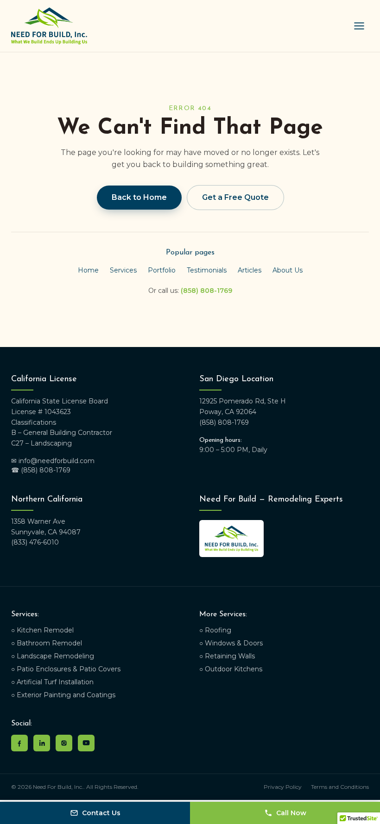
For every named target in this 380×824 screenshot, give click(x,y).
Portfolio (162, 270)
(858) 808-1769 (206, 290)
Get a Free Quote (235, 197)
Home (88, 270)
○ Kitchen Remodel (42, 630)
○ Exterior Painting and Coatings (63, 695)
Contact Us (101, 813)
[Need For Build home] (49, 25)
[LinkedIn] (41, 743)
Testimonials (207, 270)
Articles (249, 270)
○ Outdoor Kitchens (230, 669)
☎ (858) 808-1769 (40, 470)
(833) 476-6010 (35, 542)
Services (123, 270)
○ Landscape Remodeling (52, 656)
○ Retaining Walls (227, 656)
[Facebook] (19, 743)
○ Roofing (215, 630)
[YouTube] (86, 743)
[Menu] (359, 26)
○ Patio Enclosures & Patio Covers (65, 669)
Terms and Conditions (340, 786)
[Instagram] (64, 743)
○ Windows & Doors (231, 643)
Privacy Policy (283, 786)
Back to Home (139, 197)
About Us (287, 270)
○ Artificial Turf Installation (52, 682)
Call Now (291, 813)
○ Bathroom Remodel (46, 643)
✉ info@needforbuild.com (53, 461)
